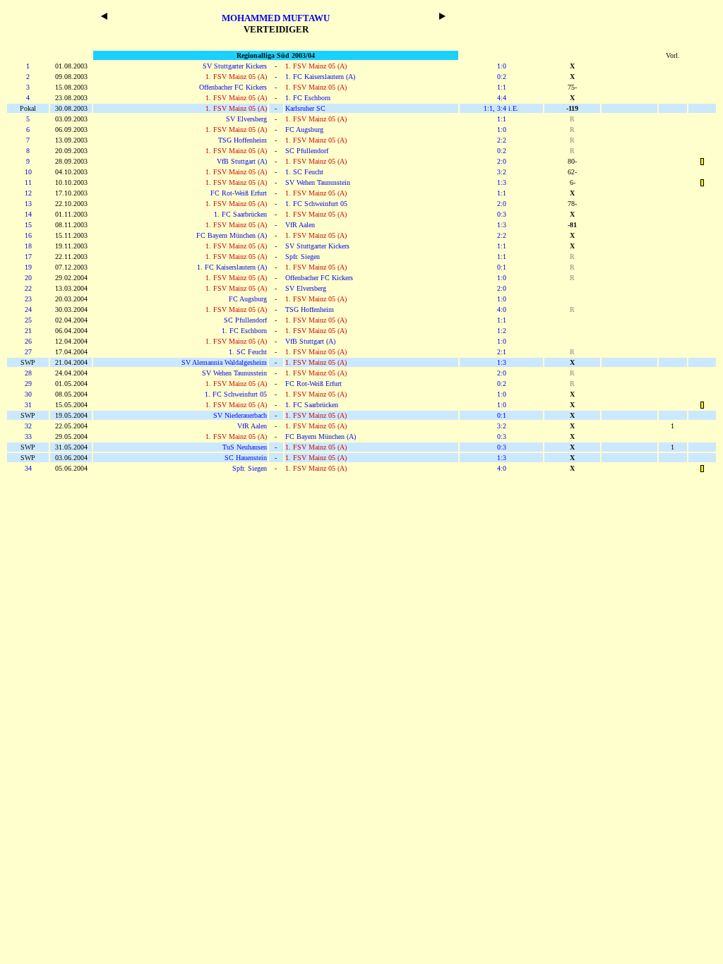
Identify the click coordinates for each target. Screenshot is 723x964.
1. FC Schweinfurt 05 (316, 203)
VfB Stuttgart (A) (242, 161)
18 (28, 246)
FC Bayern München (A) (231, 235)
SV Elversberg (246, 119)
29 (28, 383)
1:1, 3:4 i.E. (501, 108)
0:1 (501, 267)
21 (28, 331)
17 (28, 256)
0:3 (501, 214)
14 (28, 214)
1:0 (501, 66)
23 (28, 299)
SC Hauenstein (246, 458)
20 (28, 278)
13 (28, 203)
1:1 (501, 87)
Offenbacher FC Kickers (233, 87)
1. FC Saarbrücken (240, 214)
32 (28, 426)
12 (28, 193)
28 (28, 373)
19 (28, 267)
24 (28, 309)
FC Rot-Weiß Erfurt (238, 193)
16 (28, 235)
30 (28, 394)
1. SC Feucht (304, 172)
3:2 (501, 172)
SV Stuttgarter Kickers (235, 66)
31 (28, 405)
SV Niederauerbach (240, 415)
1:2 (501, 331)
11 (28, 182)
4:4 (501, 98)
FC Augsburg (304, 129)
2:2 (501, 140)
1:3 (501, 182)
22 (28, 288)
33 (28, 436)
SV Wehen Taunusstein (317, 182)
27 (28, 352)
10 (28, 172)
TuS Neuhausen (244, 447)
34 (28, 468)
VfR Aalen (300, 225)
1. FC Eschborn (307, 98)
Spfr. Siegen (302, 256)
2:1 (501, 352)
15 (28, 225)
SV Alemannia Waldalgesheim (224, 362)
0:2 (501, 76)
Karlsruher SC (305, 108)
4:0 (501, 309)
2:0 (501, 161)
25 (28, 320)
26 (28, 341)
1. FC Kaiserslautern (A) (320, 76)
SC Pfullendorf (306, 151)
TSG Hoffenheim (242, 140)
